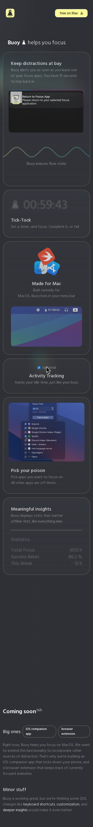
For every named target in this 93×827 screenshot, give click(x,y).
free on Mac (68, 13)
